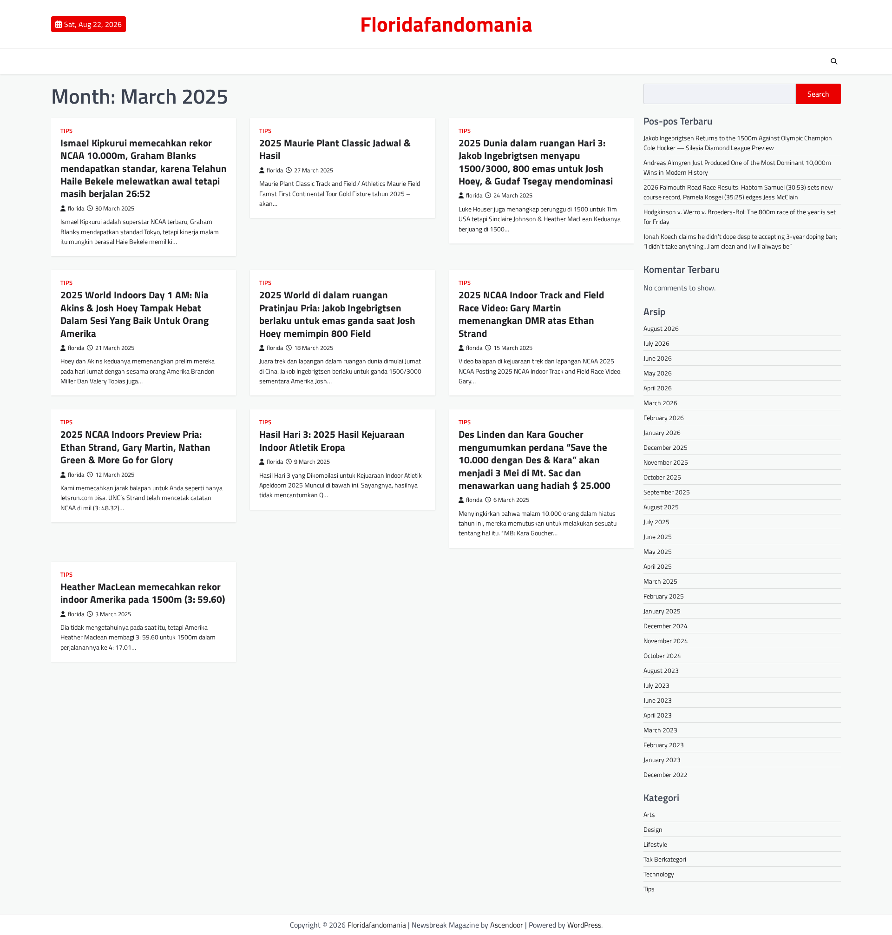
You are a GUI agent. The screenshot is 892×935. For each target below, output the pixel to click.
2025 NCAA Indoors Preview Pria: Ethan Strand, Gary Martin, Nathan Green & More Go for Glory (135, 447)
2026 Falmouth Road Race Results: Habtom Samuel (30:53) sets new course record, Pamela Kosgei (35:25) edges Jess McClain (738, 192)
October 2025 (662, 477)
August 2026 (661, 328)
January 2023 (662, 759)
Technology (658, 874)
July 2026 (656, 343)
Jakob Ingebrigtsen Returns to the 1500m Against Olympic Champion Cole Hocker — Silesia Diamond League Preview (737, 142)
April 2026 (657, 388)
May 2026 (657, 373)
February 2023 (663, 745)
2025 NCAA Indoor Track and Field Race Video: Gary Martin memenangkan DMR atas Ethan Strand (531, 313)
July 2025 (656, 522)
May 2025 (657, 551)
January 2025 (662, 611)
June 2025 (657, 536)
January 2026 (662, 432)
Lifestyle (655, 844)
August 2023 (661, 670)
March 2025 (660, 581)
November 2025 (665, 462)
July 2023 (656, 685)
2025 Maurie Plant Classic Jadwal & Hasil (335, 149)
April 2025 (657, 566)
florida (76, 208)
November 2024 (665, 640)
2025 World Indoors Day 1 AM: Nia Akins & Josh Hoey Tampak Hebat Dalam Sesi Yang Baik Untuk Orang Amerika (134, 313)
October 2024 (662, 655)
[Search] (834, 61)
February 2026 (663, 417)
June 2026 (657, 358)
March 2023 (660, 730)
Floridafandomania (446, 24)
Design (652, 829)
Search (818, 93)
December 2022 (665, 774)
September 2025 (666, 492)
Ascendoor (506, 924)
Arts (649, 814)
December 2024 (665, 626)
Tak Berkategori (664, 859)
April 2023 (657, 715)
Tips (66, 130)
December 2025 (665, 447)
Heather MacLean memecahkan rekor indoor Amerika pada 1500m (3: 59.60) (142, 592)
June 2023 (657, 700)
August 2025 (661, 507)
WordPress (584, 924)
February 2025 (663, 596)
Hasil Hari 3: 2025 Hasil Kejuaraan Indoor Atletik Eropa (332, 440)
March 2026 (660, 403)
